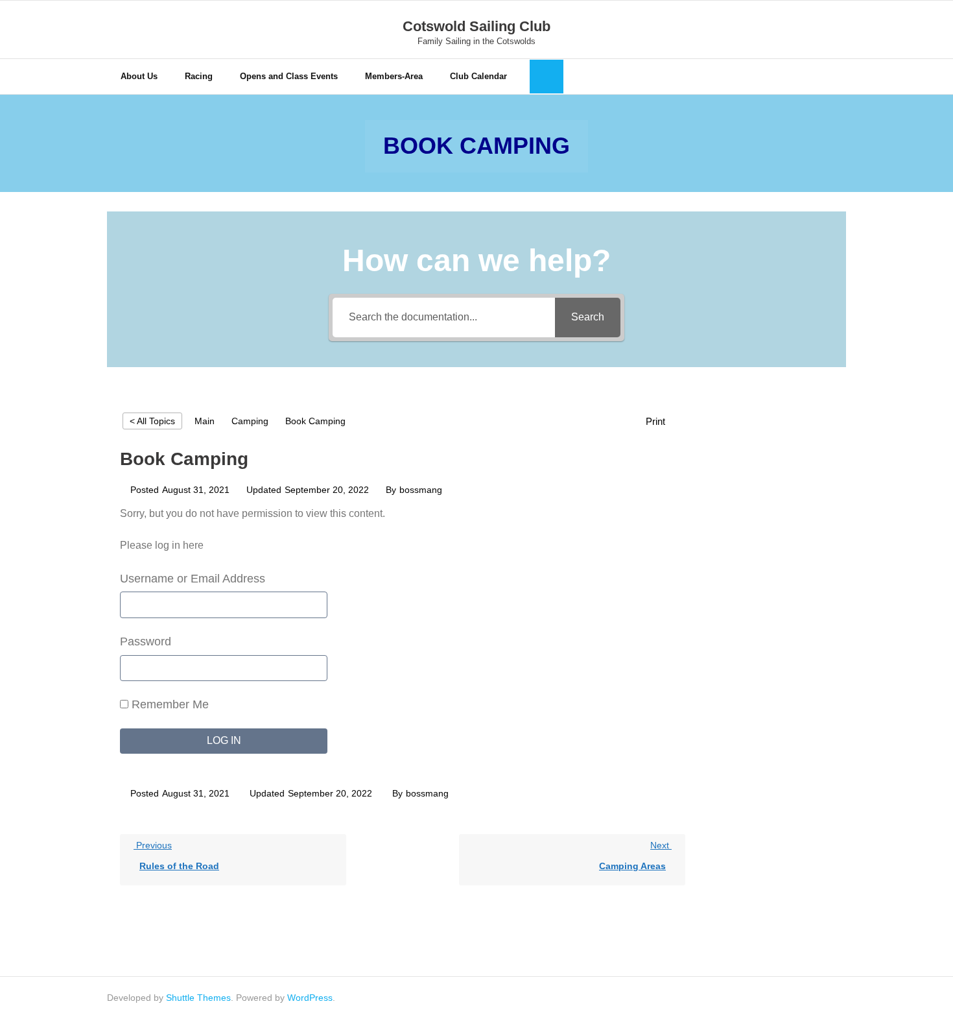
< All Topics (152, 421)
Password (145, 641)
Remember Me (168, 704)
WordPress (310, 997)
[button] (662, 421)
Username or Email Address (192, 578)
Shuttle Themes (198, 997)
